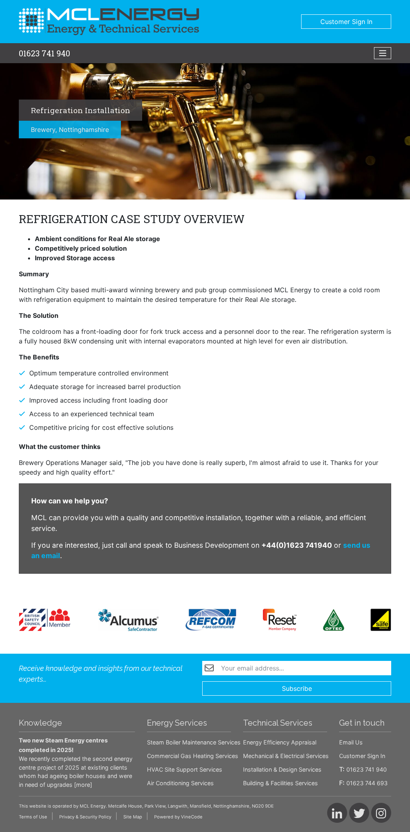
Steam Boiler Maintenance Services (194, 742)
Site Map (132, 817)
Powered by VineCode (178, 817)
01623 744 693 (367, 783)
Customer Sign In (346, 22)
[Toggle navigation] (383, 53)
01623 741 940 (44, 53)
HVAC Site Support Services (184, 769)
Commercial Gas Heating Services (192, 755)
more (83, 784)
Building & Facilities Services (280, 783)
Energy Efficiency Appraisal (279, 742)
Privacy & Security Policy (85, 817)
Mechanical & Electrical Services (286, 755)
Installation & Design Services (282, 769)
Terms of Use (33, 817)
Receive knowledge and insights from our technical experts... (101, 673)
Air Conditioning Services (180, 783)
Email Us (351, 742)
